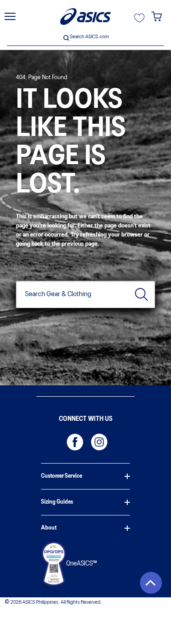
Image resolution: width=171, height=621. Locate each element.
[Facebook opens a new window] (73, 440)
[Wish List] (139, 21)
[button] (151, 583)
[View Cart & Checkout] (156, 20)
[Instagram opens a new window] (97, 440)
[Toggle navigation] (10, 16)
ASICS (85, 16)
